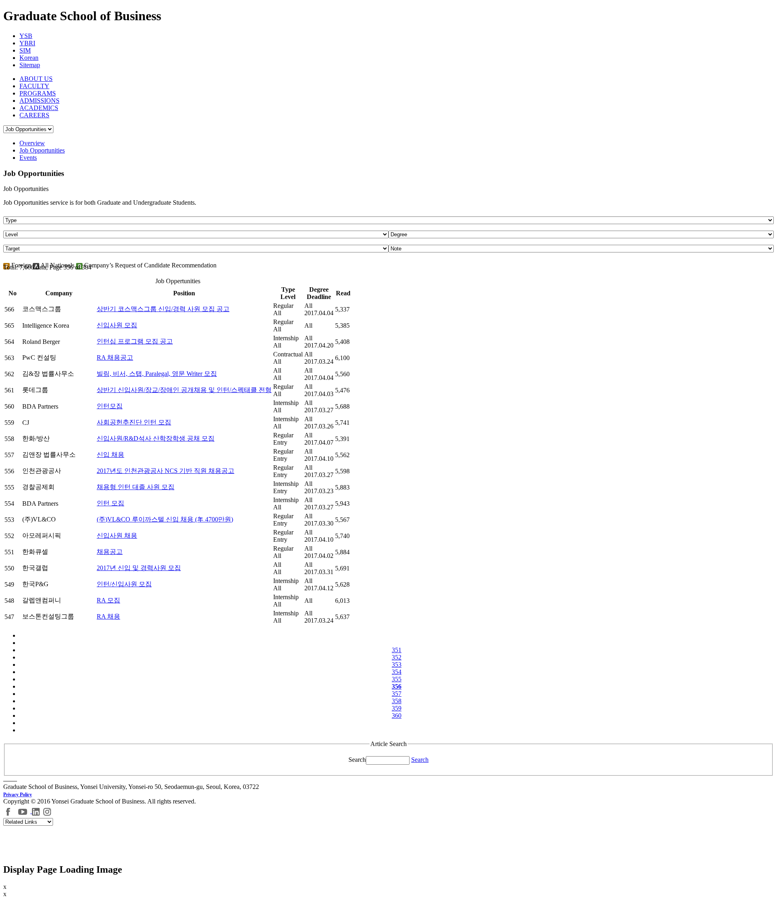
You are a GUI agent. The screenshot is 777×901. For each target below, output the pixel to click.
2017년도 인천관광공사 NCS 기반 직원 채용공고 (165, 470)
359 (396, 708)
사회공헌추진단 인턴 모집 (134, 422)
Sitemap (29, 64)
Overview (32, 143)
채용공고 (110, 551)
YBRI (27, 43)
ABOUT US (36, 78)
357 (396, 693)
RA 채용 (108, 616)
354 (396, 671)
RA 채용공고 (115, 357)
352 (396, 657)
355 (396, 679)
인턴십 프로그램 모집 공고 (135, 341)
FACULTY (34, 86)
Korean (28, 57)
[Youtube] (23, 811)
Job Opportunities (42, 150)
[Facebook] (8, 811)
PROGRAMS (37, 93)
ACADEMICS (38, 107)
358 (396, 700)
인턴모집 (110, 406)
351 (396, 650)
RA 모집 (108, 600)
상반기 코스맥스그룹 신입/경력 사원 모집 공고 (163, 308)
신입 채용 (110, 454)
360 (396, 715)
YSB (25, 35)
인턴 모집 (110, 503)
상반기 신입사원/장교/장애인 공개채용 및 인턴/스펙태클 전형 (184, 389)
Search (357, 759)
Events (28, 157)
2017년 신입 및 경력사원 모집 (139, 567)
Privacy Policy (17, 794)
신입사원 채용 (117, 535)
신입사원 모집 (117, 325)
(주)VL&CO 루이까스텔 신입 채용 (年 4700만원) (165, 519)
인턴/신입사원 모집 (124, 584)
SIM (25, 50)
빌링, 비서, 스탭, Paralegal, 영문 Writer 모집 (157, 373)
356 (396, 686)
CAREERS (34, 115)
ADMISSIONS (39, 100)
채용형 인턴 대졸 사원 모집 (135, 486)
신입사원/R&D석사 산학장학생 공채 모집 (155, 438)
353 (396, 664)
